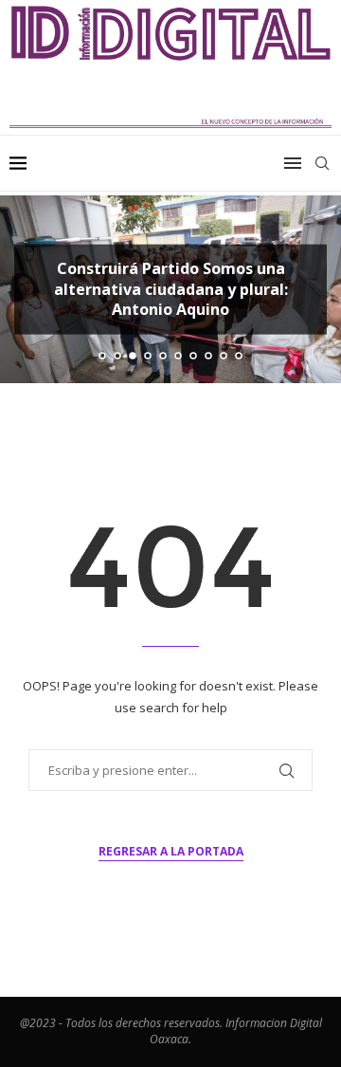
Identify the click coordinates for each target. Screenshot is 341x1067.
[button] (25, 288)
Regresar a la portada (171, 851)
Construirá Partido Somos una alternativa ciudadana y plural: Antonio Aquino (171, 289)
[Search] (322, 163)
